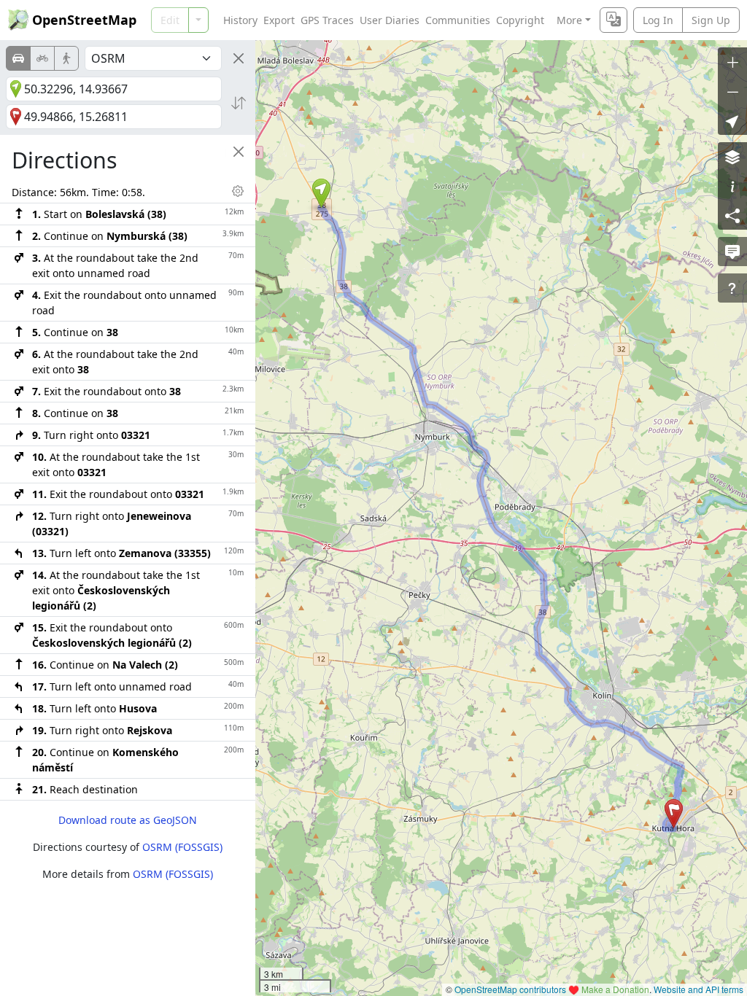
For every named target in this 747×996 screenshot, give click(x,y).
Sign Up (711, 20)
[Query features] (732, 288)
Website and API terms (698, 989)
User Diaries (389, 20)
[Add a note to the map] (732, 251)
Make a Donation (615, 989)
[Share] (732, 215)
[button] (321, 193)
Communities (457, 20)
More (569, 20)
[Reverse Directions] (238, 103)
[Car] (18, 58)
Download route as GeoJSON (127, 820)
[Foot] (66, 58)
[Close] (238, 58)
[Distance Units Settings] (238, 191)
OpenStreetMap (84, 19)
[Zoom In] (732, 62)
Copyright (520, 20)
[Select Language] (613, 20)
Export (279, 20)
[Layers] (732, 156)
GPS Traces (327, 20)
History (240, 20)
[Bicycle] (42, 58)
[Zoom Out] (732, 91)
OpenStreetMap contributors (510, 989)
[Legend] (732, 186)
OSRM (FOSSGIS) (182, 847)
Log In (658, 20)
